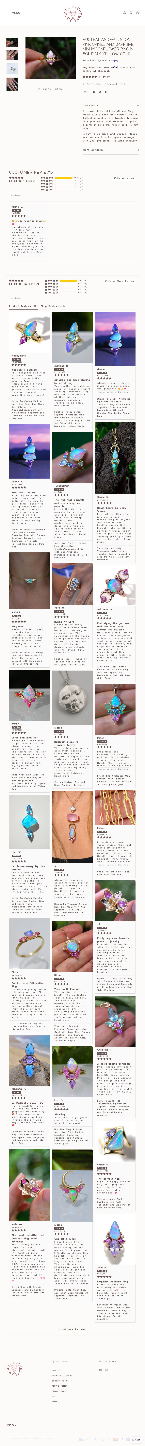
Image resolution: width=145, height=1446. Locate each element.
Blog (54, 1401)
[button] (91, 77)
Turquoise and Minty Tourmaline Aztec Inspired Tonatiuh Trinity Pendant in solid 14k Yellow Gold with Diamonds (114, 554)
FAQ (54, 1396)
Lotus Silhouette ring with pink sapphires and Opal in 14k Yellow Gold (28, 1026)
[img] (29, 216)
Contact (56, 1371)
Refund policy (59, 1386)
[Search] (131, 13)
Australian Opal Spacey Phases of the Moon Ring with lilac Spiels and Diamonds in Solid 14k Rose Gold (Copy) (113, 672)
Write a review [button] (124, 178)
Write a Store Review (119, 281)
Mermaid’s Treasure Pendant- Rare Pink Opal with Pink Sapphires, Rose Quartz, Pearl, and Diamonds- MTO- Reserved (72, 910)
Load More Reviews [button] (72, 1329)
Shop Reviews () (53, 306)
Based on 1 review (22, 181)
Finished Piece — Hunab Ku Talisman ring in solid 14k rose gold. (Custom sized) (70, 662)
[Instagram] (108, 1372)
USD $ (10, 1425)
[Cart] (138, 13)
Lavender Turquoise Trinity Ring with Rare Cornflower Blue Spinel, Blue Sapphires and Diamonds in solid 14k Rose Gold (28, 1137)
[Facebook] (102, 1372)
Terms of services (62, 1376)
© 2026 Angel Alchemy (17, 1438)
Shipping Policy (93, 150)
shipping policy (60, 1381)
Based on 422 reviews (24, 284)
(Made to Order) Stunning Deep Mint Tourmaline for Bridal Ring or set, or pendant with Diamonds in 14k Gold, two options (27, 658)
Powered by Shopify (43, 1438)
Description (90, 105)
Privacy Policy (60, 1391)
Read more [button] (19, 523)
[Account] (124, 13)
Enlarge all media (50, 89)
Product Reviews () (23, 306)
